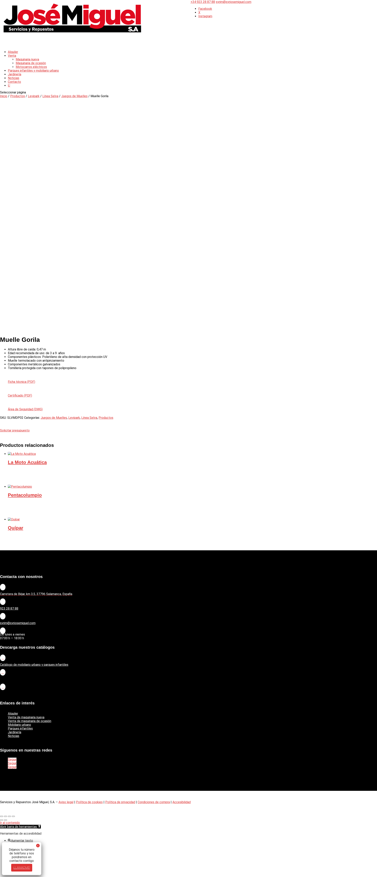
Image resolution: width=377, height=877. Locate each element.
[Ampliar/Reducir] (1, 816)
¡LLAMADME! (21, 868)
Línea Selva (50, 96)
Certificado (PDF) (20, 395)
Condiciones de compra (154, 802)
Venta (12, 56)
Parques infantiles (20, 728)
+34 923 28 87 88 (202, 2)
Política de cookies (89, 802)
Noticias (13, 736)
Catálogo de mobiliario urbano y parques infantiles (34, 665)
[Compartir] (9, 816)
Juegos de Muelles (74, 96)
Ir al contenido (10, 823)
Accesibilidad (181, 802)
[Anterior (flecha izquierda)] (1, 820)
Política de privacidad (120, 802)
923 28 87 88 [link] (9, 608)
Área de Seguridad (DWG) (25, 409)
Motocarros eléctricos (31, 67)
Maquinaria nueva (27, 59)
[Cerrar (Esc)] (13, 816)
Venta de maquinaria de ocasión (29, 721)
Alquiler (13, 713)
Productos (17, 96)
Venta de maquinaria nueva (26, 717)
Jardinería (14, 732)
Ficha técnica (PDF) (21, 382)
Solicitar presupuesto (15, 430)
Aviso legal (66, 802)
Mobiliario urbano (19, 725)
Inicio (3, 96)
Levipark (33, 96)
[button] (20, 827)
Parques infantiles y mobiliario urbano (33, 70)
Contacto (14, 82)
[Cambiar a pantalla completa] (5, 816)
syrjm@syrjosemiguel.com (18, 623)
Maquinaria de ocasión (31, 63)
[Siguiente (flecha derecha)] (5, 820)
